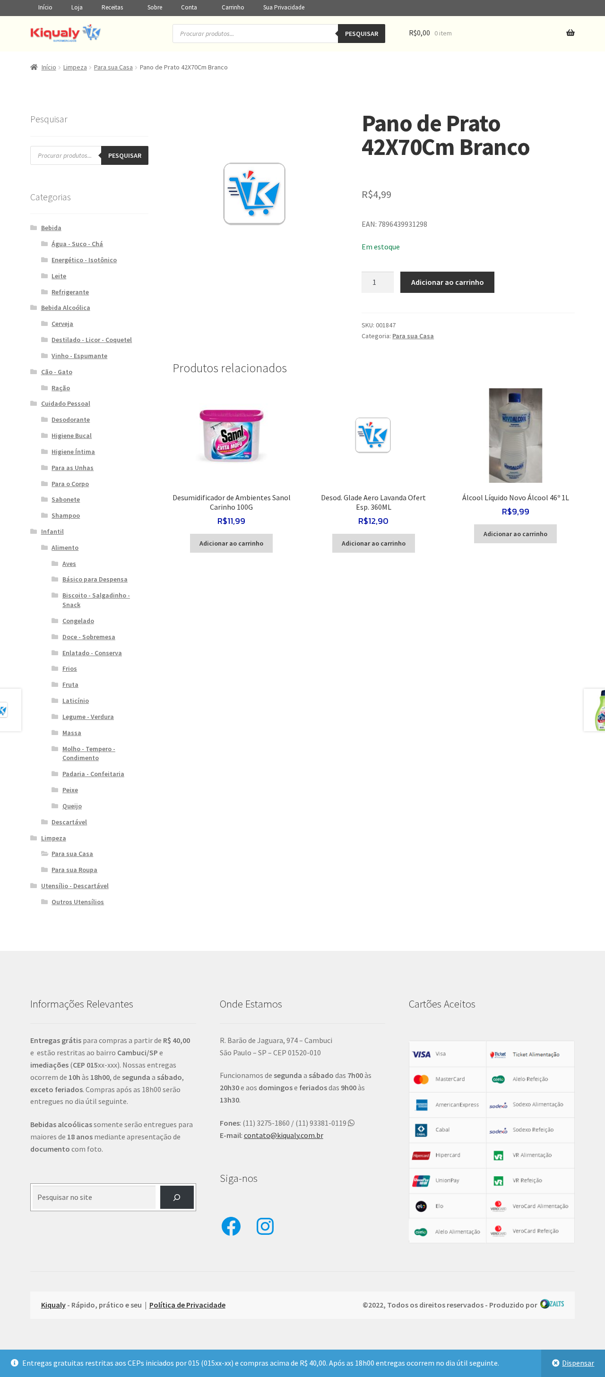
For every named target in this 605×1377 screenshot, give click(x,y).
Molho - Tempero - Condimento (88, 753)
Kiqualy (53, 1304)
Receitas (112, 7)
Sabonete (66, 499)
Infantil (52, 531)
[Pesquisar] (177, 1197)
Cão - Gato (56, 372)
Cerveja (62, 323)
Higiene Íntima (73, 451)
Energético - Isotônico (84, 260)
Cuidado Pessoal (65, 403)
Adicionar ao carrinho (447, 282)
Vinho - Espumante (79, 355)
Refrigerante (70, 292)
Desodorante (71, 419)
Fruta (70, 684)
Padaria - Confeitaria (93, 774)
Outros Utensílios (78, 902)
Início (45, 7)
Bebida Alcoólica (65, 307)
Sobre (154, 7)
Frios (69, 668)
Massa (71, 732)
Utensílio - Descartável (75, 885)
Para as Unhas (73, 467)
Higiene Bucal (72, 435)
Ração (61, 388)
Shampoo (66, 515)
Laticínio (75, 700)
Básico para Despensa (95, 579)
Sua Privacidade (283, 7)
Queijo (72, 806)
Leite (59, 276)
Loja (77, 7)
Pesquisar (361, 33)
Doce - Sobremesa (88, 637)
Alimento (65, 547)
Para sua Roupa (74, 869)
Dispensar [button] (578, 1363)
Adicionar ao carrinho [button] (231, 543)
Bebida (51, 227)
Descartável (69, 822)
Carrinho (233, 7)
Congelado (78, 620)
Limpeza (75, 67)
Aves (69, 563)
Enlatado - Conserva (92, 653)
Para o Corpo (70, 483)
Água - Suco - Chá (77, 243)
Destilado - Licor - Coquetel (92, 339)
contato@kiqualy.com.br (283, 1135)
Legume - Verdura (88, 716)
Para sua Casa (113, 67)
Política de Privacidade (187, 1304)
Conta (189, 7)
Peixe (70, 790)
